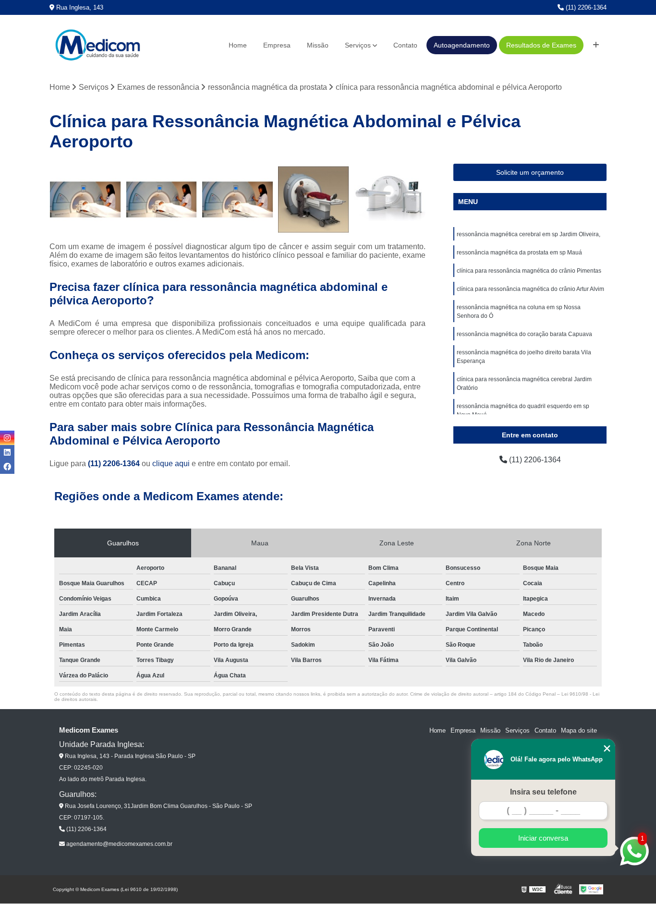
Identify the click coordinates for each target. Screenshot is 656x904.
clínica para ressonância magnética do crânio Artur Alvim (530, 289)
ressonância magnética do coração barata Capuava (524, 334)
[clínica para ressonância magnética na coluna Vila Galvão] (389, 199)
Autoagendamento (462, 45)
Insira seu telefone (543, 792)
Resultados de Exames (541, 45)
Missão (317, 45)
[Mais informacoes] (596, 45)
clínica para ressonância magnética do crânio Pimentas (529, 270)
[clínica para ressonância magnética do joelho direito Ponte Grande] (85, 199)
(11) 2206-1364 (585, 7)
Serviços (358, 45)
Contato (405, 45)
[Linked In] (7, 452)
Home (238, 45)
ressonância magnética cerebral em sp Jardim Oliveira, (528, 234)
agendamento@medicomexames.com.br (118, 844)
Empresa (277, 45)
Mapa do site (579, 730)
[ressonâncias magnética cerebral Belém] (314, 199)
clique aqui (171, 463)
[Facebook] (7, 466)
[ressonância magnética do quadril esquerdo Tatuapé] (161, 199)
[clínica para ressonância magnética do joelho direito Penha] (237, 199)
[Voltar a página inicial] (97, 45)
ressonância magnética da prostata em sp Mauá (519, 252)
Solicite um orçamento (530, 172)
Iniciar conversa (543, 838)
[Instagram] (7, 438)
